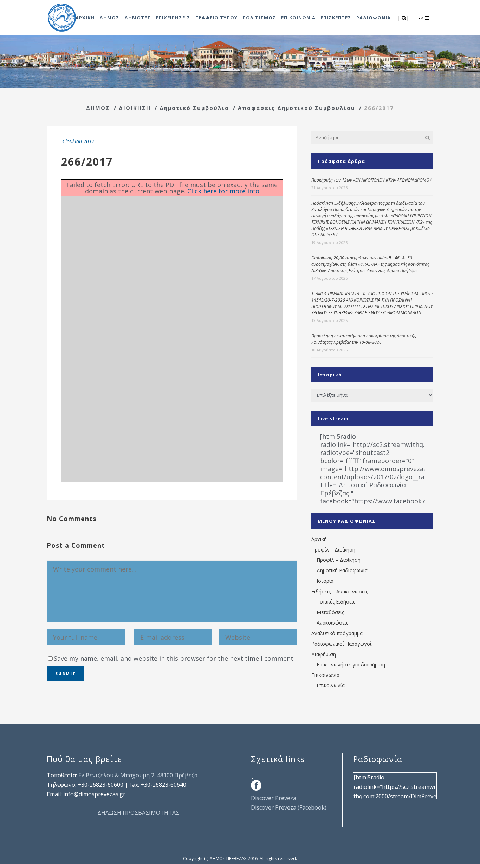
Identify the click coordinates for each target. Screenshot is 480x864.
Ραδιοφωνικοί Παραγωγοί (341, 643)
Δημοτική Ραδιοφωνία (342, 570)
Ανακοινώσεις (332, 622)
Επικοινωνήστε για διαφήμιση (351, 664)
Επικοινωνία (325, 675)
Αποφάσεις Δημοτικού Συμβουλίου (296, 107)
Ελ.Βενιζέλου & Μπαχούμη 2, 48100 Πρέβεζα (137, 775)
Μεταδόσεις (330, 612)
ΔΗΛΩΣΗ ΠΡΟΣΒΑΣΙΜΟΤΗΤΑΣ (138, 813)
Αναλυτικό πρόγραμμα (337, 633)
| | (403, 17)
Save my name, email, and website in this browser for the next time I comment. (174, 658)
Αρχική (319, 539)
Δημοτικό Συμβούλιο (194, 107)
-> (422, 17)
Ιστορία (325, 581)
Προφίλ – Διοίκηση (333, 549)
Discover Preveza (273, 798)
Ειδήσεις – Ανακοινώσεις (339, 591)
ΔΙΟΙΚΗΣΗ (135, 107)
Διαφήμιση (323, 654)
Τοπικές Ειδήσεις (336, 601)
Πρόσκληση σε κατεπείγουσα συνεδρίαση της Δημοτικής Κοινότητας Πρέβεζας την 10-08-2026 (363, 339)
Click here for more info (223, 191)
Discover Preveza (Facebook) (288, 807)
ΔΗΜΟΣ (98, 107)
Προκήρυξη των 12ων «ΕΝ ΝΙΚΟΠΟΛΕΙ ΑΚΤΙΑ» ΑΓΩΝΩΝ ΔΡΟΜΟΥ (371, 180)
